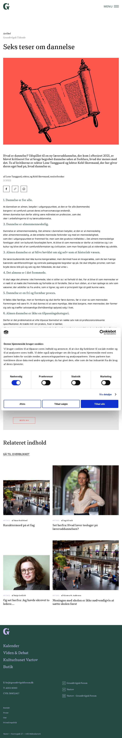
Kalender (11, 646)
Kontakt (6, 708)
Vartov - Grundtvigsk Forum (81, 696)
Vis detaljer (105, 394)
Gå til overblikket (16, 454)
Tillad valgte (61, 404)
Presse (6, 713)
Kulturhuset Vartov (20, 660)
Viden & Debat (15, 653)
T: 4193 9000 (10, 688)
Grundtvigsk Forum (77, 683)
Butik (8, 667)
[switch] (46, 382)
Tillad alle (99, 404)
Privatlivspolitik (10, 723)
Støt (5, 718)
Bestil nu (24, 420)
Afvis (22, 404)
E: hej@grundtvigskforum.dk (18, 683)
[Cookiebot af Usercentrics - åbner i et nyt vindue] (104, 332)
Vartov (70, 689)
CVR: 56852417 (11, 693)
